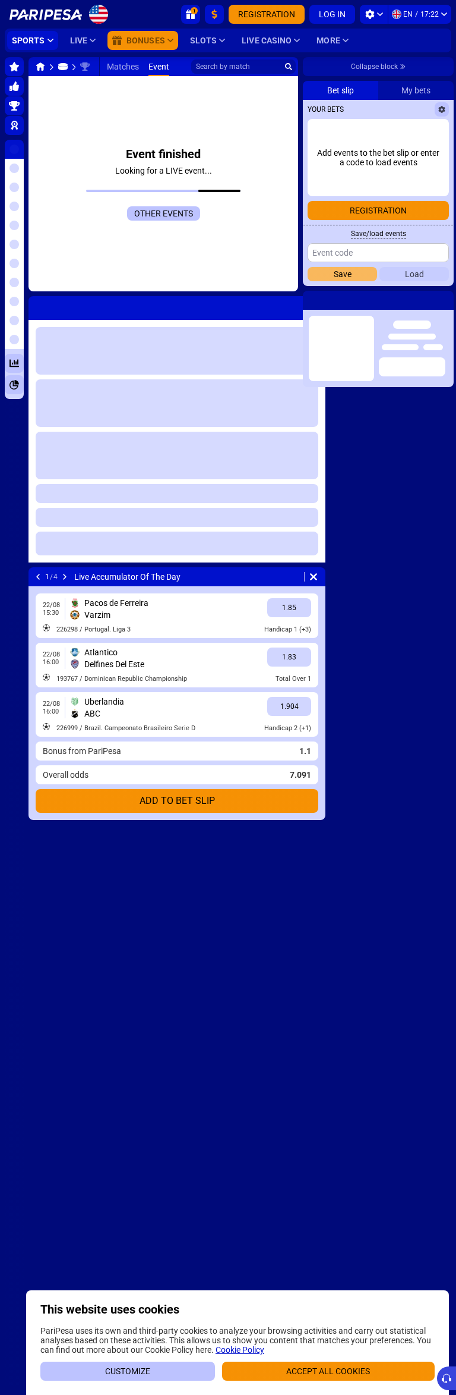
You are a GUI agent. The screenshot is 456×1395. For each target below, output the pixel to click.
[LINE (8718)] (40, 66)
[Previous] (38, 577)
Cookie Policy (240, 1350)
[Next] (64, 577)
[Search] (288, 66)
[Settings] (374, 14)
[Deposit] (214, 14)
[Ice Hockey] (63, 66)
